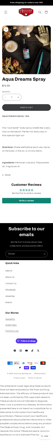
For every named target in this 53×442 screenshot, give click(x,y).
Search (8, 271)
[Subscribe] (44, 254)
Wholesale (10, 290)
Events (8, 302)
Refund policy (40, 373)
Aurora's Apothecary (22, 373)
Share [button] (8, 175)
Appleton (10, 319)
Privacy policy (19, 378)
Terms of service (35, 378)
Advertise (10, 296)
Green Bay (11, 325)
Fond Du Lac (12, 331)
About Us (9, 277)
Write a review (26, 201)
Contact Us (10, 283)
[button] (6, 12)
